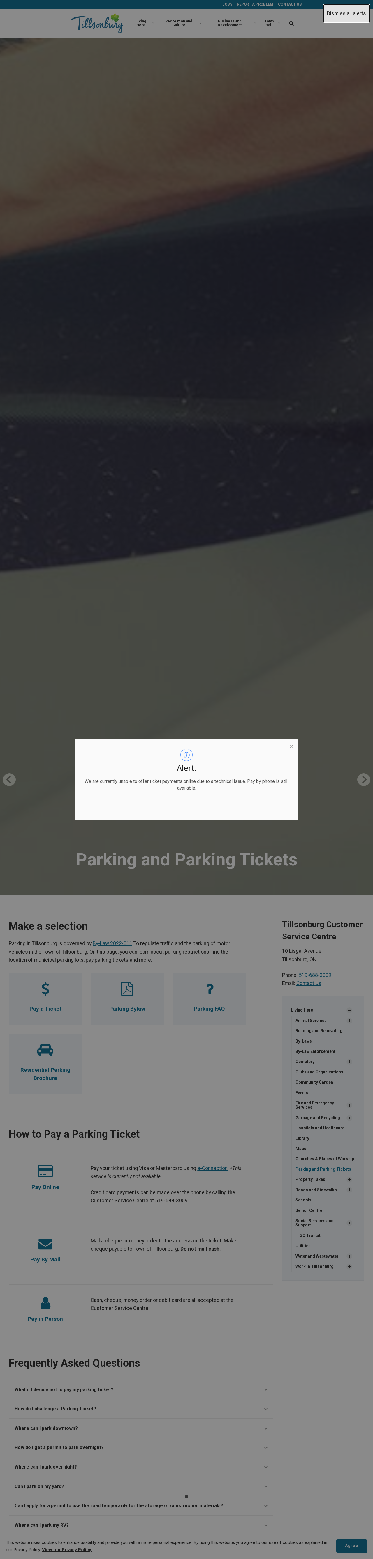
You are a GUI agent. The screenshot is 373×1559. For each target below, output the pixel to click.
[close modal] (291, 746)
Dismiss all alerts (346, 13)
